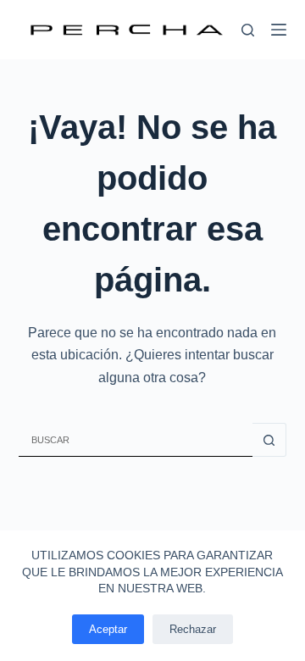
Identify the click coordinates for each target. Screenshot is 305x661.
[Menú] (278, 29)
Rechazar (192, 629)
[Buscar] (247, 30)
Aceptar (108, 629)
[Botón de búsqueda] (269, 440)
